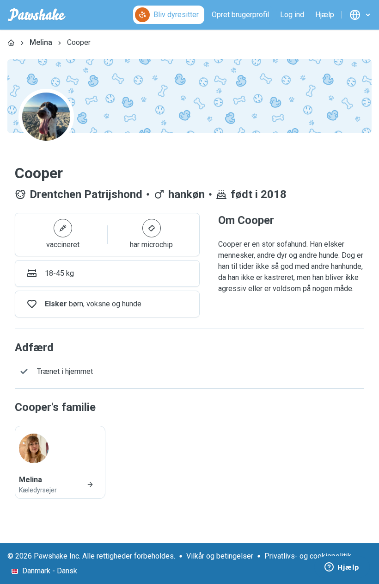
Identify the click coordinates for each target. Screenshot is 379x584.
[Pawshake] (36, 15)
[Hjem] (11, 42)
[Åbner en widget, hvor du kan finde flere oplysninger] (342, 567)
